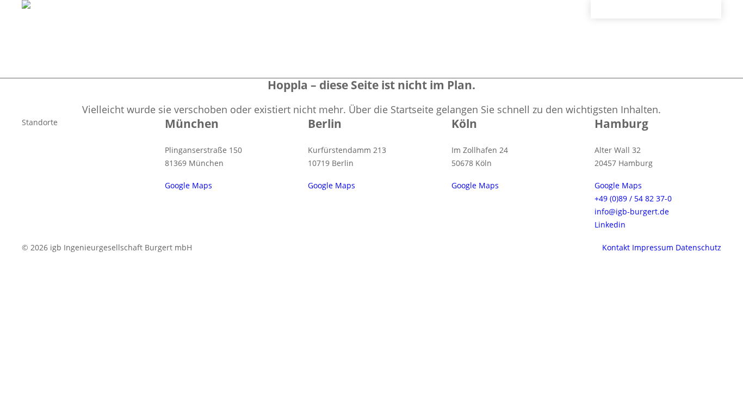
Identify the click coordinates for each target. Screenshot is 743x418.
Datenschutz (698, 247)
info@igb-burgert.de (632, 211)
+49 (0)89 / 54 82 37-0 (633, 198)
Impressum (652, 247)
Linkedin (610, 224)
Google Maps (188, 185)
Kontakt (616, 247)
